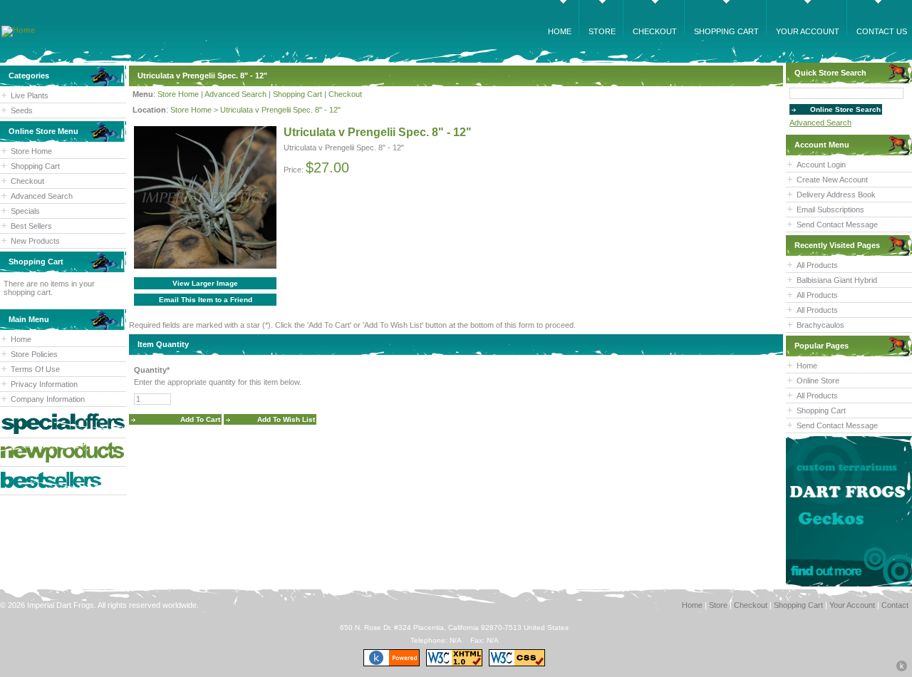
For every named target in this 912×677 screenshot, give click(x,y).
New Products (35, 241)
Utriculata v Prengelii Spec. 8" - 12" (280, 109)
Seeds (22, 110)
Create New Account (832, 179)
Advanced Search (42, 196)
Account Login (821, 164)
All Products (817, 265)
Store (718, 605)
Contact (894, 605)
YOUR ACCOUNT (807, 31)
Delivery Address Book (836, 194)
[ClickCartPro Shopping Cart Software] (902, 669)
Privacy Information (44, 384)
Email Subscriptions (830, 209)
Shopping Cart (35, 166)
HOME (559, 31)
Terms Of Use (35, 369)
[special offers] (849, 511)
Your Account (852, 605)
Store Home (31, 151)
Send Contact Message (837, 224)
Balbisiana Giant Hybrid (837, 280)
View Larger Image (205, 283)
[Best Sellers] (63, 481)
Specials (25, 211)
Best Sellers (31, 226)
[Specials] (63, 424)
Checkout (27, 181)
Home (21, 339)
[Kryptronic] (391, 664)
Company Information (48, 399)
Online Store (818, 380)
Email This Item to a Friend (205, 300)
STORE (602, 31)
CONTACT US (881, 31)
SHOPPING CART (726, 31)
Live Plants (29, 95)
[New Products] (63, 452)
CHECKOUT (655, 31)
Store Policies (34, 354)
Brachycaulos (820, 325)
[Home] (18, 30)
